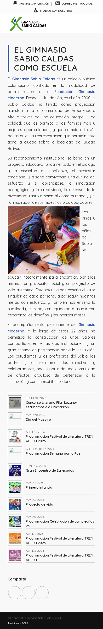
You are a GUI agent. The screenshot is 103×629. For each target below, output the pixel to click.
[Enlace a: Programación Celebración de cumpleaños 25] (15, 521)
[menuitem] (31, 4)
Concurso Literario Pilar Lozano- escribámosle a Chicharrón (51, 404)
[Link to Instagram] (84, 618)
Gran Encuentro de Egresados (50, 470)
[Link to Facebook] (77, 618)
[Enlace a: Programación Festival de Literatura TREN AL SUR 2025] (15, 538)
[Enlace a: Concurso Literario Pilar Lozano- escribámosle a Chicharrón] (15, 402)
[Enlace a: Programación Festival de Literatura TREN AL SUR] (15, 555)
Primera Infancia (39, 487)
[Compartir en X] (28, 592)
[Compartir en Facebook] (14, 592)
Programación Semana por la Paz (53, 453)
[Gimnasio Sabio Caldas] (43, 23)
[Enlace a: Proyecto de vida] (15, 504)
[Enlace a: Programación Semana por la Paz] (15, 453)
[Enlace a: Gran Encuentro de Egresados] (15, 470)
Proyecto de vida (39, 504)
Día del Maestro (38, 419)
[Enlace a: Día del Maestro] (15, 419)
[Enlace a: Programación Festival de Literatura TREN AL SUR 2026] (15, 436)
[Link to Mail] (91, 618)
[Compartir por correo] (42, 592)
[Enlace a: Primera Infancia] (15, 487)
